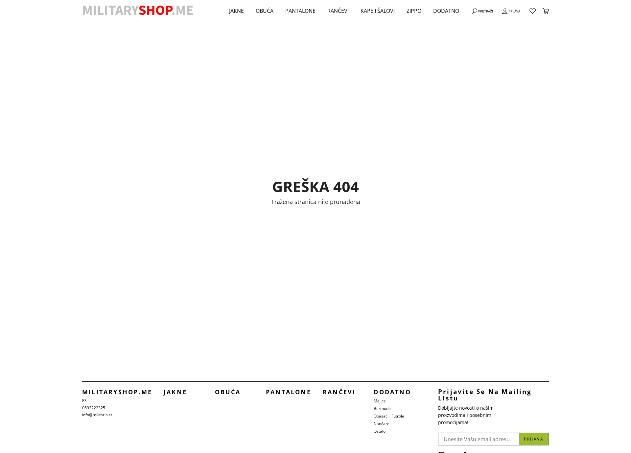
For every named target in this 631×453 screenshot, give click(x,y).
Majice (380, 401)
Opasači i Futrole (389, 416)
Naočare (381, 423)
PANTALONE (300, 10)
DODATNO (446, 10)
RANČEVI (338, 10)
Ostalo (380, 431)
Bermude (382, 408)
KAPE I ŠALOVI (378, 10)
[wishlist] (532, 11)
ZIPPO (414, 10)
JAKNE (236, 10)
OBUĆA (264, 10)
